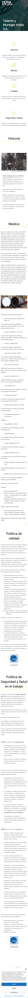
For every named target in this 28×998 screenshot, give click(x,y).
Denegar (14, 988)
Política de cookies (8, 995)
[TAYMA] (7, 3)
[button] (26, 969)
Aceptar (14, 984)
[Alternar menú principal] (25, 2)
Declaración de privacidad (18, 995)
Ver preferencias (14, 992)
